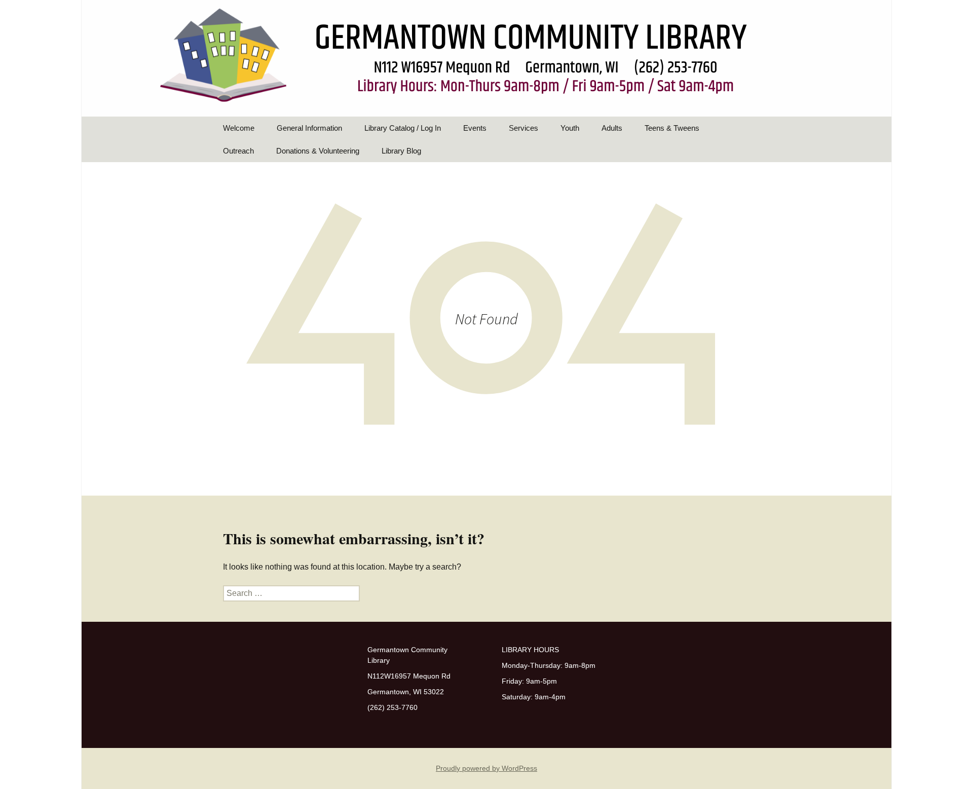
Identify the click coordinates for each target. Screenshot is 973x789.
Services (523, 128)
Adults (612, 128)
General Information (309, 128)
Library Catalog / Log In (402, 128)
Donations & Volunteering (317, 150)
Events (474, 128)
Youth (569, 128)
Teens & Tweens (672, 128)
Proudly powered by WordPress (486, 768)
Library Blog (401, 150)
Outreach (238, 150)
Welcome (238, 128)
